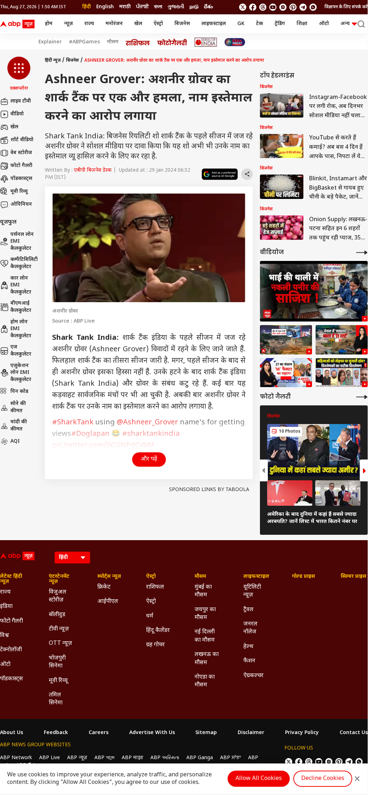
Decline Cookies (322, 778)
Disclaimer (251, 733)
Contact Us (354, 733)
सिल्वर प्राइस (353, 576)
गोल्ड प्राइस (303, 576)
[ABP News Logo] (18, 24)
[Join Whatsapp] (313, 7)
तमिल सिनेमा (55, 699)
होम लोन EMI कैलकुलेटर (20, 329)
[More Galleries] (362, 397)
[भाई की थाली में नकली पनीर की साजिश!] (314, 291)
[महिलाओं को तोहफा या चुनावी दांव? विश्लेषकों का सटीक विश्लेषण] (342, 372)
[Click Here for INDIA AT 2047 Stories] (235, 42)
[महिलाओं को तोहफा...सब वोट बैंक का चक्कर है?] (286, 372)
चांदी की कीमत (18, 426)
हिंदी (86, 7)
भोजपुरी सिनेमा (57, 662)
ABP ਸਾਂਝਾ (230, 757)
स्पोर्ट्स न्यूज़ (109, 576)
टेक (259, 23)
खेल (138, 23)
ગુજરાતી (176, 7)
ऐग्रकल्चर (253, 676)
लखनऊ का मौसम (207, 658)
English (105, 7)
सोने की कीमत (18, 407)
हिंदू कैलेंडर (158, 630)
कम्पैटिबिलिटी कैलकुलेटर (24, 263)
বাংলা (158, 7)
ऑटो (324, 23)
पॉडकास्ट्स (21, 178)
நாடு (194, 7)
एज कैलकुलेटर (20, 351)
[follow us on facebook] (252, 7)
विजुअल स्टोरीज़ (57, 596)
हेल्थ (248, 647)
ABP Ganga (199, 757)
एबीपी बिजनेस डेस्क (93, 170)
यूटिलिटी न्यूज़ (252, 591)
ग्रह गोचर (155, 645)
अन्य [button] (345, 23)
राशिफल (155, 587)
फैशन (249, 661)
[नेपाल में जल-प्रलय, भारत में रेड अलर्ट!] (286, 339)
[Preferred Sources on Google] (220, 174)
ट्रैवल (248, 610)
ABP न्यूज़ (77, 757)
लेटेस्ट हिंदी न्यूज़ (11, 579)
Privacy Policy (302, 733)
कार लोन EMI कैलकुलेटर (20, 285)
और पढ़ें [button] (149, 459)
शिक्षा (302, 23)
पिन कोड (19, 391)
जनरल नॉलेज (250, 628)
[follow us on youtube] (273, 7)
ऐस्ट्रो (158, 23)
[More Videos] (362, 252)
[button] (18, 74)
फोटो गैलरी (21, 165)
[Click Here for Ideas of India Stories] (206, 42)
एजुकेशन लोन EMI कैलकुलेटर (20, 372)
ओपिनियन (21, 204)
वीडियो (17, 114)
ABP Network (16, 757)
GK (240, 23)
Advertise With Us (152, 733)
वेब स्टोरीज (21, 152)
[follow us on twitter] (242, 7)
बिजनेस (182, 23)
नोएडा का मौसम (205, 681)
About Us (11, 733)
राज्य (89, 23)
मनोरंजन (114, 23)
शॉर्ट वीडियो (21, 140)
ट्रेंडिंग (280, 23)
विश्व (4, 635)
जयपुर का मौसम (205, 614)
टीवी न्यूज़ (59, 629)
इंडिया (6, 606)
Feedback (56, 733)
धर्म (149, 616)
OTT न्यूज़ (60, 643)
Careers (98, 733)
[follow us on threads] (262, 7)
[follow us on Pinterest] (293, 7)
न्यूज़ (68, 23)
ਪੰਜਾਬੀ (142, 7)
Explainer (50, 42)
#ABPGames (84, 42)
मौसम (112, 42)
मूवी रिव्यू (19, 191)
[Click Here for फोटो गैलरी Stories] (172, 42)
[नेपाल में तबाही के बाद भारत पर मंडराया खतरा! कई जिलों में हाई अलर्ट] (342, 339)
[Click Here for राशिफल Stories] (138, 42)
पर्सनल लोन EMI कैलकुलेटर (22, 241)
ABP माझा (132, 757)
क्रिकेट (104, 587)
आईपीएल (107, 601)
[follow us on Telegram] (303, 7)
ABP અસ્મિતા (164, 757)
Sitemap (206, 733)
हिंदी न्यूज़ (53, 60)
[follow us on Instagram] (283, 7)
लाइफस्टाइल (213, 23)
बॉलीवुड (57, 615)
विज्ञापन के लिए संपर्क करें (346, 7)
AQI (15, 441)
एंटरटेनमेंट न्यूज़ (59, 579)
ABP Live (49, 757)
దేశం (208, 7)
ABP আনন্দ (104, 757)
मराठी (125, 7)
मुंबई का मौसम (203, 591)
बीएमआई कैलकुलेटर (20, 307)
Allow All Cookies (259, 778)
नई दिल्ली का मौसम (205, 636)
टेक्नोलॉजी (11, 650)
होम (48, 23)
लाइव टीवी (20, 101)
